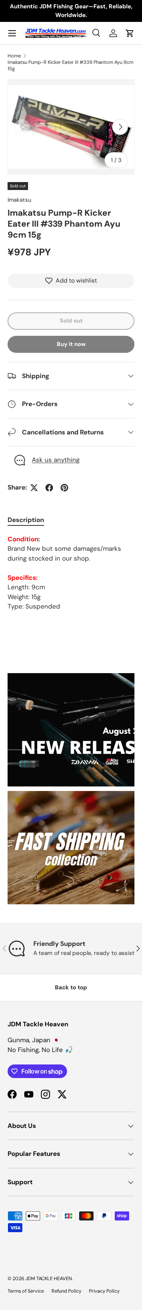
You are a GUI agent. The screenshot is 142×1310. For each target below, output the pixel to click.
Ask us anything (56, 460)
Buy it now (71, 344)
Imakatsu (19, 200)
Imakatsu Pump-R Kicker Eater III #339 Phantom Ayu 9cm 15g (70, 65)
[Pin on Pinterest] (64, 487)
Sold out (71, 320)
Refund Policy (66, 1291)
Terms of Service (26, 1291)
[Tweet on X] (34, 487)
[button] (130, 33)
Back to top (71, 987)
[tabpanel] (71, 573)
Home (14, 56)
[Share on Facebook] (49, 487)
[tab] (26, 519)
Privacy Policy (104, 1291)
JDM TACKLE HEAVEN (48, 1278)
